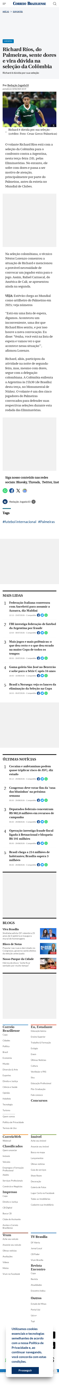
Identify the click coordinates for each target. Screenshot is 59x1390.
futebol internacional (20, 522)
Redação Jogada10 (20, 501)
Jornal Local (36, 1248)
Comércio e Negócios (12, 1186)
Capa (5, 1034)
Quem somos (9, 1116)
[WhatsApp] (5, 492)
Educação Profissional (41, 1083)
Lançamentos (37, 1158)
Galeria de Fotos (38, 1187)
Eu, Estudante (41, 1027)
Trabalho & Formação (41, 1042)
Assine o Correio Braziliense (10, 1226)
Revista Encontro (38, 1267)
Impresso (10, 1192)
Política (6, 1046)
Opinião (6, 1093)
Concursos (39, 1100)
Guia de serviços (38, 1170)
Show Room (36, 1175)
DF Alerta (35, 1242)
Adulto (6, 1175)
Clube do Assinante (12, 1219)
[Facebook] (11, 492)
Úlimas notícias (38, 1164)
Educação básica (38, 1031)
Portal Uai (35, 1309)
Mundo (6, 1063)
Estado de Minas (38, 1304)
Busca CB (7, 1213)
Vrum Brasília (37, 1260)
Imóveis (6, 1156)
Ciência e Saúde (10, 1087)
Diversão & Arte (10, 1069)
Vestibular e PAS (38, 1071)
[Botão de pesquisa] (54, 3)
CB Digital (7, 1207)
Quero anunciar (10, 1150)
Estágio (34, 1048)
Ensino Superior (38, 1036)
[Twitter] (18, 492)
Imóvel (36, 1137)
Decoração (36, 1181)
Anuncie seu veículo (12, 1245)
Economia (7, 1058)
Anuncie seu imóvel (40, 1146)
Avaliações (8, 1256)
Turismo (6, 1110)
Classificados (13, 1146)
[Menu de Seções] (5, 3)
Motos (6, 1268)
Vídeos (6, 1262)
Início (6, 12)
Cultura (34, 1066)
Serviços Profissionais (13, 1180)
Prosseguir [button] (25, 1370)
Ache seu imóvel (38, 1140)
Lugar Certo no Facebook (42, 1193)
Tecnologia (8, 1104)
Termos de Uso (10, 1128)
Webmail (7, 1140)
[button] (27, 1362)
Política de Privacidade (13, 1122)
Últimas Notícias (38, 1060)
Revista (34, 1279)
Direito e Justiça (10, 1081)
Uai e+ (34, 1315)
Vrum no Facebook (11, 1274)
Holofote (7, 1098)
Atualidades (36, 1285)
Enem (33, 1054)
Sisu (33, 1077)
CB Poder (35, 1254)
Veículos (6, 1162)
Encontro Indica (38, 1290)
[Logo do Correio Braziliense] (29, 4)
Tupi (33, 1321)
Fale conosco (37, 1095)
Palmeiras (47, 522)
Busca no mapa (38, 1152)
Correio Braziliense (11, 1029)
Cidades (6, 1040)
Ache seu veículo (10, 1239)
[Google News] (24, 492)
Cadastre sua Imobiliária (42, 1204)
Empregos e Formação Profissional (13, 1169)
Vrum (7, 1235)
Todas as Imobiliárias (40, 1199)
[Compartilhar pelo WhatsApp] (46, 616)
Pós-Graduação (38, 1089)
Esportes (18, 12)
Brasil (5, 1052)
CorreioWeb (12, 1137)
